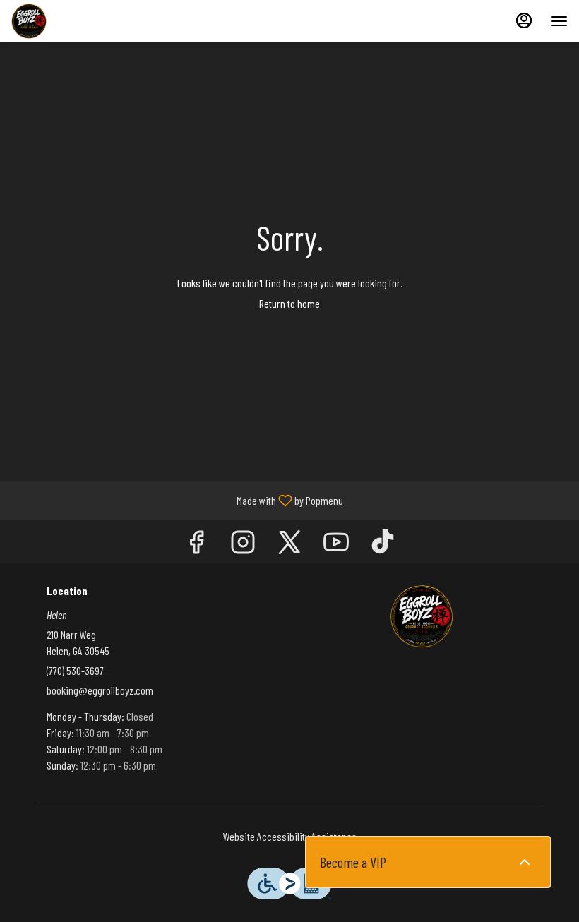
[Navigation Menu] (559, 21)
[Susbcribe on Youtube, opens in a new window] (336, 545)
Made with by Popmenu (177, 500)
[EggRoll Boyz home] (74, 21)
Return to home (289, 303)
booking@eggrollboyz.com (100, 690)
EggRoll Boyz (421, 616)
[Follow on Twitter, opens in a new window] (289, 545)
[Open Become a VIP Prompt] (525, 862)
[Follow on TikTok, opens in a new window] (382, 545)
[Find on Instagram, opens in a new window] (243, 545)
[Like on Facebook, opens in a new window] (196, 545)
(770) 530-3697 (75, 670)
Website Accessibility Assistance (290, 836)
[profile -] (523, 20)
